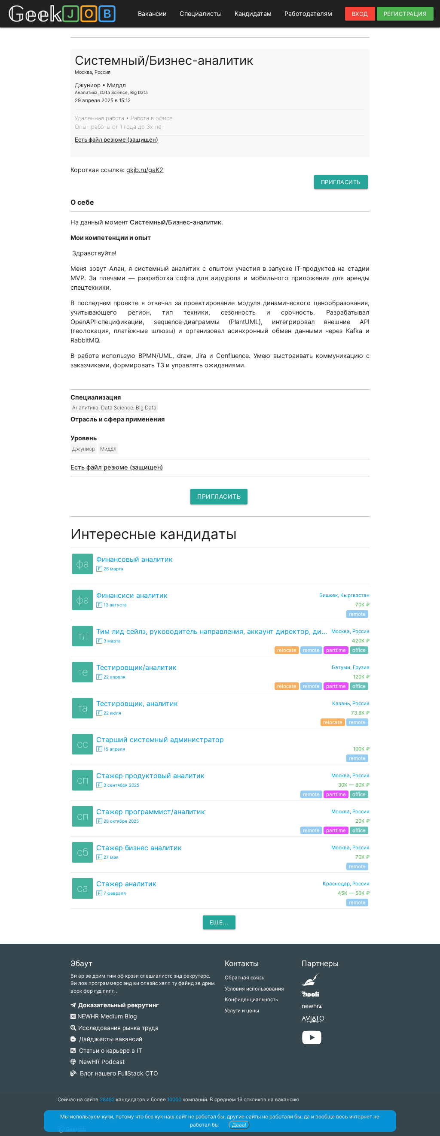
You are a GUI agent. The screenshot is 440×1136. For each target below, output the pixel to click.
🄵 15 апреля (110, 748)
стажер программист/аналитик (150, 811)
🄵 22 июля (108, 712)
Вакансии (152, 14)
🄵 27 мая (107, 857)
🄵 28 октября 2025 (117, 821)
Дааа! (239, 1124)
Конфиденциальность (251, 1000)
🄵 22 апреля (110, 676)
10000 (174, 1100)
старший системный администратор (160, 739)
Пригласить (341, 182)
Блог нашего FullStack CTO (117, 1073)
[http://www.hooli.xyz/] (310, 997)
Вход (360, 13)
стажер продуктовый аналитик (150, 775)
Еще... (219, 922)
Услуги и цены (242, 1011)
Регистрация (405, 13)
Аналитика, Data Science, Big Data (114, 407)
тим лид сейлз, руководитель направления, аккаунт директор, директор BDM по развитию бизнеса (213, 631)
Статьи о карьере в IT (109, 1050)
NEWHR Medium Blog (106, 1016)
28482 (107, 1100)
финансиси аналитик (132, 595)
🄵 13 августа (111, 604)
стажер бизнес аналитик (139, 847)
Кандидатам (253, 14)
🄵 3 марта (108, 640)
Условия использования (254, 989)
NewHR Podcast (100, 1061)
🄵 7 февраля (111, 893)
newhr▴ (312, 1006)
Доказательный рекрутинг (117, 1005)
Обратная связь (244, 978)
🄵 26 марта (109, 568)
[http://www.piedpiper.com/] (310, 982)
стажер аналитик (126, 883)
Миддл (108, 448)
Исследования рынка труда (117, 1027)
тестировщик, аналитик (137, 703)
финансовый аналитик (134, 559)
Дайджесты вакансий (109, 1039)
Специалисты (201, 14)
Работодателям (308, 14)
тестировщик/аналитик (136, 667)
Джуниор (83, 448)
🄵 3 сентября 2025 (117, 785)
